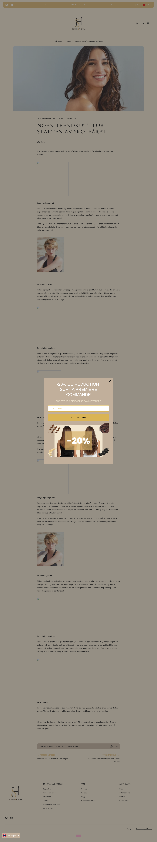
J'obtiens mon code (78, 417)
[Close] (110, 380)
